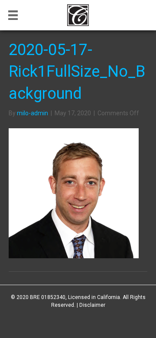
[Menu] (13, 15)
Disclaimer (92, 305)
